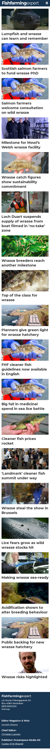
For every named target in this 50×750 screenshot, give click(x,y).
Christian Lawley (11, 734)
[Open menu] (47, 3)
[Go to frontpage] (21, 3)
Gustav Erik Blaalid (12, 743)
